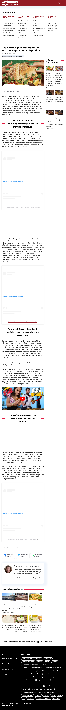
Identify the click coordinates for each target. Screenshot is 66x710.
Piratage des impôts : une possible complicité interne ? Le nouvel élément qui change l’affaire (39, 28)
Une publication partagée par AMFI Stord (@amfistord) (22, 321)
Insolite (24, 683)
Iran (57, 683)
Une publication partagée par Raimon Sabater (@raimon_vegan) (22, 207)
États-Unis (56, 698)
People (54, 686)
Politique (25, 689)
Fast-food (15, 548)
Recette (38, 695)
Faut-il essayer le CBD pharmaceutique (33, 677)
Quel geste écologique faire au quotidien (42, 689)
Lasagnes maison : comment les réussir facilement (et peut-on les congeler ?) (50, 80)
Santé (53, 695)
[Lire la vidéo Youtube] (23, 398)
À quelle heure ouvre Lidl (43, 698)
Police (60, 686)
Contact (4, 675)
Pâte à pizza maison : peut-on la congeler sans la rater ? (8, 627)
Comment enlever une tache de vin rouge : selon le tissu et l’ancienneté (59, 78)
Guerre (53, 680)
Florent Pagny (51, 677)
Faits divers (48, 674)
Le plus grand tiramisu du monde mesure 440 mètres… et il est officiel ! (21, 606)
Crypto (36, 671)
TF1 (23, 698)
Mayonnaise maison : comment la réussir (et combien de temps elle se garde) (35, 628)
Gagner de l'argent (43, 680)
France (32, 680)
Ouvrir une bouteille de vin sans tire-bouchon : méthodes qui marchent (50, 102)
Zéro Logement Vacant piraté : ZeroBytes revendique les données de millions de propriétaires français (23, 29)
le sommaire (12, 91)
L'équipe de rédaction (9, 658)
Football (25, 680)
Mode (40, 686)
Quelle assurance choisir (29, 692)
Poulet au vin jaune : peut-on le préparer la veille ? (59, 100)
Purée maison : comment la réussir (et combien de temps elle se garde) (21, 628)
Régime (46, 695)
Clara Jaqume (34, 566)
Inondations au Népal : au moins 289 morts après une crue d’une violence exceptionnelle (53, 27)
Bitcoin (47, 661)
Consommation (27, 671)
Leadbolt (5, 707)
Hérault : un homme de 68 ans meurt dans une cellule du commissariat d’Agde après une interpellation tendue (8, 607)
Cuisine (5, 546)
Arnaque (39, 661)
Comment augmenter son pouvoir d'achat (34, 664)
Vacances (30, 698)
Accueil (4, 642)
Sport (59, 695)
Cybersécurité (46, 671)
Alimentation (7, 548)
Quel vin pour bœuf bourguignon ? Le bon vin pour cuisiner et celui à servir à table (50, 122)
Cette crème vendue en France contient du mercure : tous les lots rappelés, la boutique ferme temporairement (9, 28)
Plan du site (6, 664)
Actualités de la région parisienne (32, 658)
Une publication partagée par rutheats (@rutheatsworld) (22, 539)
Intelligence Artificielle (36, 683)
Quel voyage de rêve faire (46, 692)
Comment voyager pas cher (53, 668)
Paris (47, 686)
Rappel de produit (27, 695)
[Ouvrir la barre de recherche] (59, 3)
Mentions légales (7, 669)
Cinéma (55, 661)
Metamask (33, 686)
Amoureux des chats (28, 661)
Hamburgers (21, 548)
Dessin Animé (57, 671)
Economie (25, 674)
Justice (24, 686)
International (48, 683)
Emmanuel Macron (36, 674)
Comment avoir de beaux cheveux (32, 668)
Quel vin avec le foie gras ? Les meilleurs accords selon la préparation (59, 121)
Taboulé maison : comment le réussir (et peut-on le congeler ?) (35, 606)
